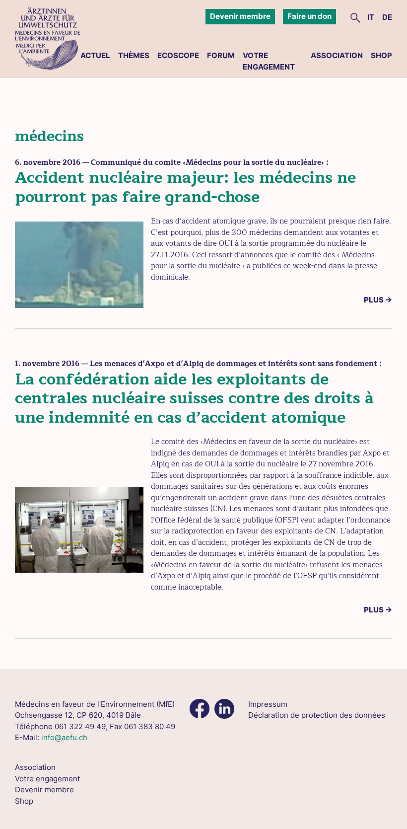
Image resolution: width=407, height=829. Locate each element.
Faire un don (309, 16)
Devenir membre (240, 16)
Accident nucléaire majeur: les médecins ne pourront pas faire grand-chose (185, 187)
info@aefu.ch (64, 737)
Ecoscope (178, 55)
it (370, 17)
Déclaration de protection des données (316, 715)
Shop (381, 55)
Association (337, 55)
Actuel (95, 55)
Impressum (267, 704)
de (387, 17)
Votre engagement (269, 61)
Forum (221, 55)
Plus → (378, 299)
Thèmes (133, 55)
